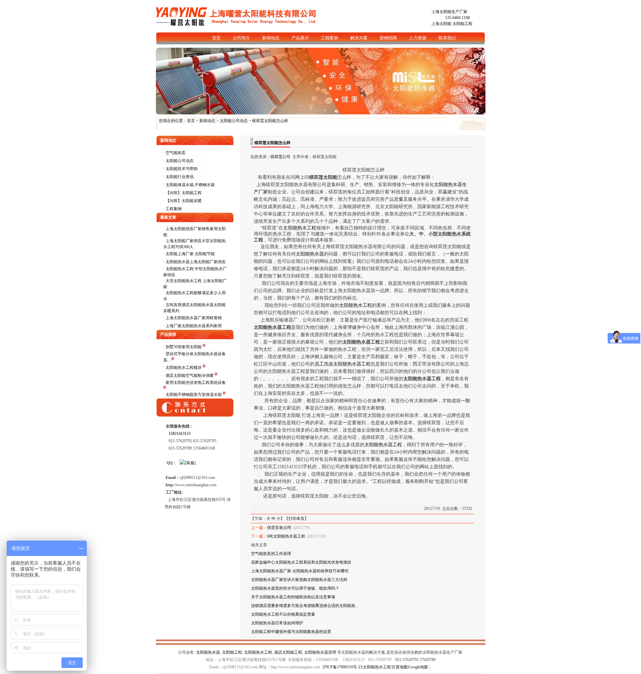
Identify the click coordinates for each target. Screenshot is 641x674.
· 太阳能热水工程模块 (183, 367)
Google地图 (418, 667)
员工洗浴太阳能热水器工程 (342, 364)
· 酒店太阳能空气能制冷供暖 (189, 375)
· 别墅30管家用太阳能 (183, 347)
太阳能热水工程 (299, 227)
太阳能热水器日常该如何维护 (277, 623)
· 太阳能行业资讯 (178, 176)
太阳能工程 (462, 23)
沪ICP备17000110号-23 (342, 667)
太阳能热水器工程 (383, 444)
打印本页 (296, 518)
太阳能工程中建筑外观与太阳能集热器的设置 (291, 631)
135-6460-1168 (457, 17)
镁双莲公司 (280, 156)
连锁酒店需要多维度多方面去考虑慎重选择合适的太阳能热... (304, 605)
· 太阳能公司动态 (178, 160)
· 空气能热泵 (174, 152)
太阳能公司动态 (234, 120)
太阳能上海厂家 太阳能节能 (190, 253)
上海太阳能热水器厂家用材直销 (194, 317)
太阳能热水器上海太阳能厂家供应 (196, 261)
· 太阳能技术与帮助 (180, 168)
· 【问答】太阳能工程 (182, 192)
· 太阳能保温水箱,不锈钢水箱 (189, 184)
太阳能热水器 (310, 253)
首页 (191, 120)
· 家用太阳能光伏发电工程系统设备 (194, 382)
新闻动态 (207, 120)
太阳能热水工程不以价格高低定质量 (283, 614)
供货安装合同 (279, 527)
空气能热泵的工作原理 (271, 553)
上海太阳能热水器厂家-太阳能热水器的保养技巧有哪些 (300, 571)
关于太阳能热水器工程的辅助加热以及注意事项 (293, 597)
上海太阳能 (441, 23)
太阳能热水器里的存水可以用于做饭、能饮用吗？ (295, 588)
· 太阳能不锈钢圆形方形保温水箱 (193, 394)
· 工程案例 (172, 208)
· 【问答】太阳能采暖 (182, 200)
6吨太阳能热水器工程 (286, 536)
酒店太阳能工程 (288, 652)
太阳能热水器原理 (320, 652)
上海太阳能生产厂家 (449, 11)
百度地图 (400, 667)
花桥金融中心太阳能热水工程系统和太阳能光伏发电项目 (301, 562)
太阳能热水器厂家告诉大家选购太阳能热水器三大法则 (299, 579)
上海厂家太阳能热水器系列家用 (194, 325)
